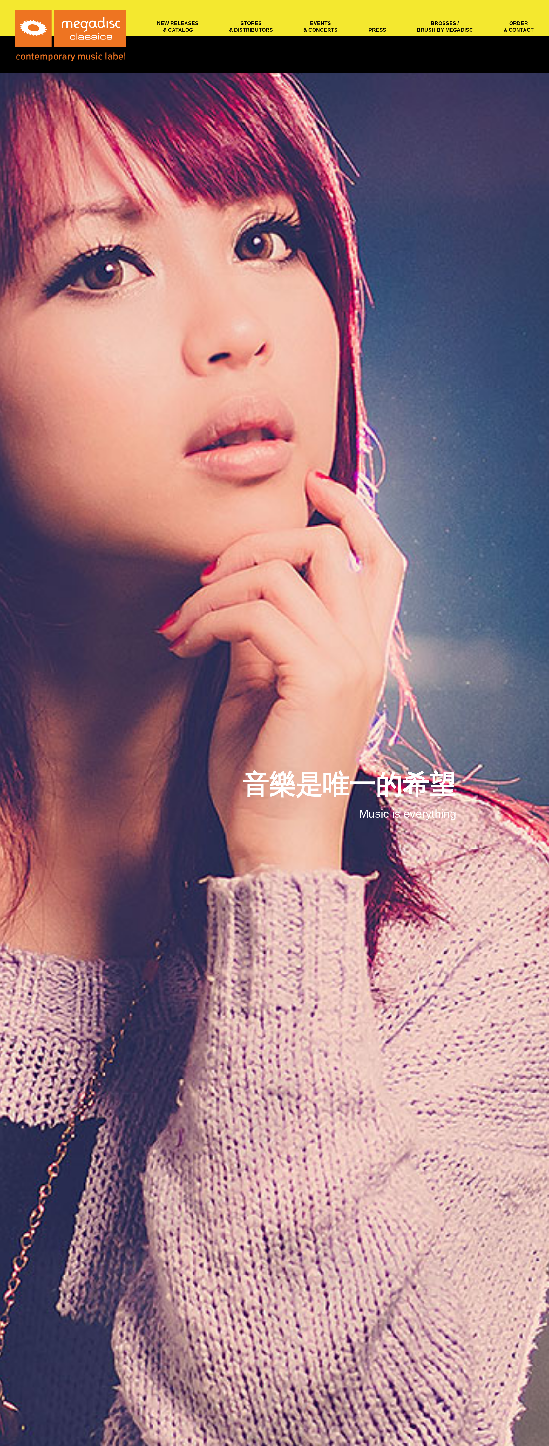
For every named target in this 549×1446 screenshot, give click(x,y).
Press (377, 30)
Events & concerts (320, 27)
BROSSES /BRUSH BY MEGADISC (445, 27)
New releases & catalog (178, 27)
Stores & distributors (251, 27)
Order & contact (519, 27)
